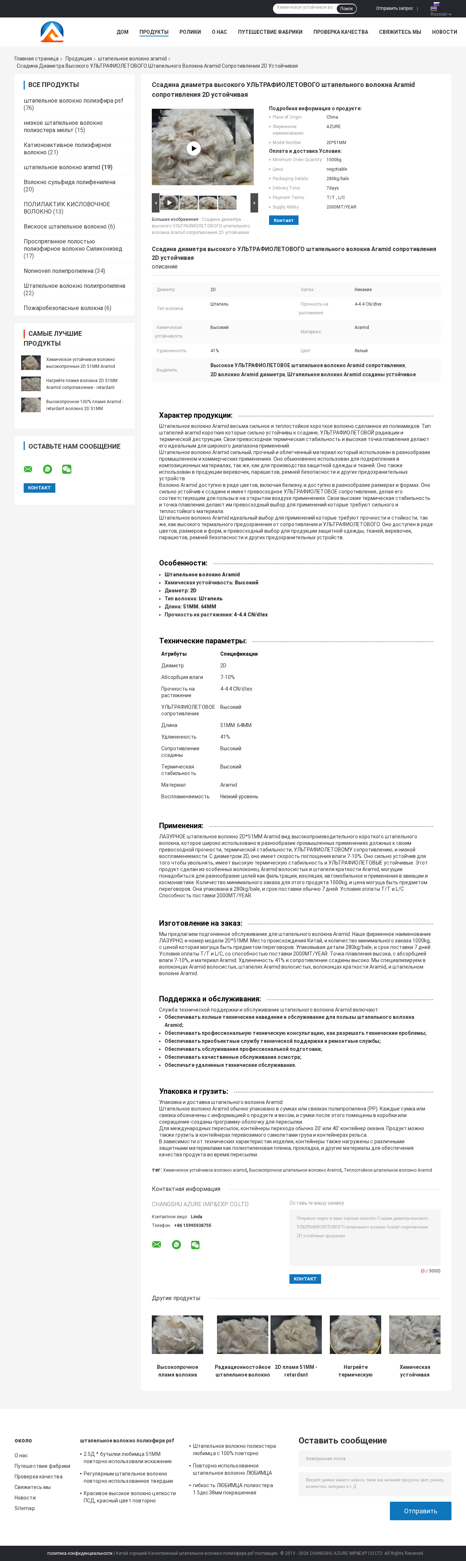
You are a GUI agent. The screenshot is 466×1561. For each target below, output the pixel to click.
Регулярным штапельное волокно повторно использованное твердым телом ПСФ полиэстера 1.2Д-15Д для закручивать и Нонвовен (130, 1478)
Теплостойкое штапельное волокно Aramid (388, 1170)
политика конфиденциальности (79, 1553)
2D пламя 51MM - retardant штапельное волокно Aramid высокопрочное (296, 1371)
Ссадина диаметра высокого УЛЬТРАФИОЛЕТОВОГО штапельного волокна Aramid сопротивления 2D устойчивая (201, 226)
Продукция (79, 58)
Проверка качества (340, 32)
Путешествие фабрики (270, 32)
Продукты (154, 32)
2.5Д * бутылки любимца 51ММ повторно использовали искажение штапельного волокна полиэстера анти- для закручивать (128, 1458)
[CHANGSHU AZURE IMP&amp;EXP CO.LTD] (55, 32)
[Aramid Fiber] (194, 148)
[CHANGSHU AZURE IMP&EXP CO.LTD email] (33, 469)
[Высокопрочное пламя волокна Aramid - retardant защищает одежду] (177, 1335)
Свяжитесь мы (400, 32)
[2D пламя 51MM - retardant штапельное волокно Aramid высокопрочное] (296, 1335)
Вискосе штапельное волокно (65, 226)
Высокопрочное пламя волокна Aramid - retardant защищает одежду (177, 1371)
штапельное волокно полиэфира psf (73, 100)
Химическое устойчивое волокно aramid (205, 1170)
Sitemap (25, 1508)
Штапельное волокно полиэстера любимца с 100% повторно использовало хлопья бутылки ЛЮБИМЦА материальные (234, 1450)
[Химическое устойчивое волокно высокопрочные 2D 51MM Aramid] (31, 363)
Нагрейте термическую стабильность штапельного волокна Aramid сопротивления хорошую (356, 1371)
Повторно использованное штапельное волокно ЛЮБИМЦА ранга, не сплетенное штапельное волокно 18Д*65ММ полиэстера (235, 1470)
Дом (122, 32)
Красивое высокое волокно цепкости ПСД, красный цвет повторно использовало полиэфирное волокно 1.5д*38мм (130, 1498)
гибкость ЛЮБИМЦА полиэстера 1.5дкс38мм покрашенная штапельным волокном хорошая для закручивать (238, 1490)
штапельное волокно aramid (132, 58)
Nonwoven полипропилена (59, 270)
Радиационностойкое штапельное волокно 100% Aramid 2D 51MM (242, 1371)
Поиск (346, 8)
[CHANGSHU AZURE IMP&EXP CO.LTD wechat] (71, 469)
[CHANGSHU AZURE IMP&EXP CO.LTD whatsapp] (52, 469)
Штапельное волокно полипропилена (74, 285)
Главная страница (37, 58)
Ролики (190, 32)
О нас (219, 32)
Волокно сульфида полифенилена (69, 182)
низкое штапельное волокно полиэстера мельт (63, 126)
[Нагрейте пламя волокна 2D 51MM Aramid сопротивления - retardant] (31, 384)
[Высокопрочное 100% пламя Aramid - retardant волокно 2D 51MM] (31, 405)
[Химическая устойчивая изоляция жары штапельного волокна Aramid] (415, 1335)
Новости (444, 32)
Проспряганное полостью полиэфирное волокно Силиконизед (73, 245)
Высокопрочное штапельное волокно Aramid (295, 1170)
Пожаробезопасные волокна (63, 308)
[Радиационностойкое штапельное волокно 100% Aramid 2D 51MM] (242, 1335)
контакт (284, 220)
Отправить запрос (394, 8)
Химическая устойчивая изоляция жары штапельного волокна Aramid (415, 1371)
